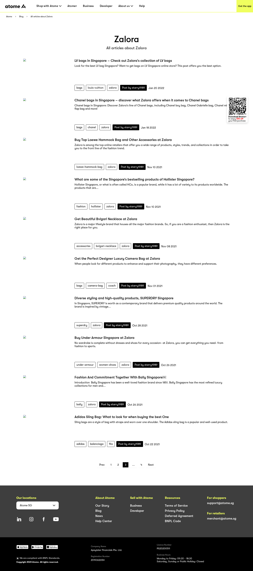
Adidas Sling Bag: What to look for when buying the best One (122, 417)
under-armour (85, 364)
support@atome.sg (220, 503)
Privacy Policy (175, 510)
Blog (21, 16)
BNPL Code (173, 521)
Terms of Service (176, 505)
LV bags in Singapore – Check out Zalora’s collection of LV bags (123, 61)
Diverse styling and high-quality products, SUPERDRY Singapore (124, 298)
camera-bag (95, 285)
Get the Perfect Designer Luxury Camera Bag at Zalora (117, 259)
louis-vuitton (95, 87)
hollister (96, 206)
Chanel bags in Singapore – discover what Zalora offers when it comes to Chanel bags (142, 100)
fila (111, 444)
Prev (102, 464)
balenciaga (96, 444)
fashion (81, 206)
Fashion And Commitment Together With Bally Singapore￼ (120, 377)
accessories (83, 246)
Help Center (103, 521)
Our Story (102, 505)
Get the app (244, 6)
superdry (81, 325)
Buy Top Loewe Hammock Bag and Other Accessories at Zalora (123, 140)
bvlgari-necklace (106, 246)
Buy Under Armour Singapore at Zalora (104, 338)
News (99, 516)
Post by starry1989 (133, 87)
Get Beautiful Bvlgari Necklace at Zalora (106, 219)
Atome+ (72, 6)
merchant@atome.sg (221, 518)
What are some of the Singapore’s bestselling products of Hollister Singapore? (134, 179)
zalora (113, 87)
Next (151, 464)
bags (79, 87)
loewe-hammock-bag (89, 166)
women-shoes (107, 364)
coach (112, 285)
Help (142, 6)
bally (79, 404)
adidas (80, 444)
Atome (9, 16)
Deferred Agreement (179, 516)
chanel (92, 127)
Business (88, 6)
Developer (106, 6)
